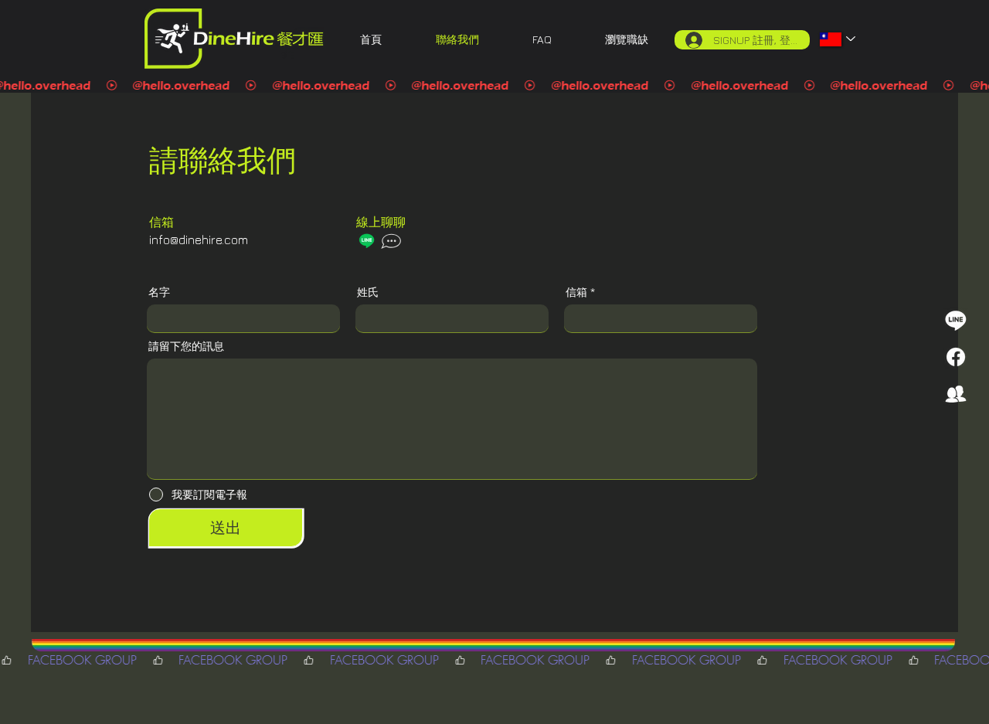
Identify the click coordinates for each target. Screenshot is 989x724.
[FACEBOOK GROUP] (494, 660)
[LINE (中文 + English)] (955, 320)
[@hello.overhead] (494, 85)
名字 (159, 292)
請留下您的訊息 (186, 346)
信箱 (576, 292)
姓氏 (368, 292)
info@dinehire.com (198, 239)
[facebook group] (955, 394)
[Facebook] (955, 357)
